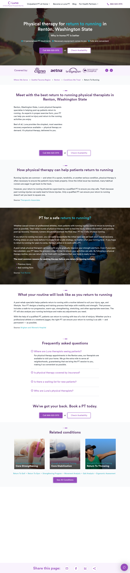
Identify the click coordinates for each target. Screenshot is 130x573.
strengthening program (52, 473)
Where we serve (21, 80)
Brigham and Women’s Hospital (33, 328)
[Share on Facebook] (76, 568)
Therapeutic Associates (30, 200)
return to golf (19, 473)
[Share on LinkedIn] (85, 568)
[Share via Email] (66, 568)
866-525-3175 (116, 4)
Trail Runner (26, 273)
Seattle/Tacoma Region (41, 80)
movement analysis (72, 473)
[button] (106, 70)
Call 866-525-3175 (51, 50)
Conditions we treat (72, 80)
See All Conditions (65, 480)
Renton (57, 80)
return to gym (34, 473)
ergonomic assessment (105, 473)
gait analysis (88, 473)
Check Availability (79, 50)
